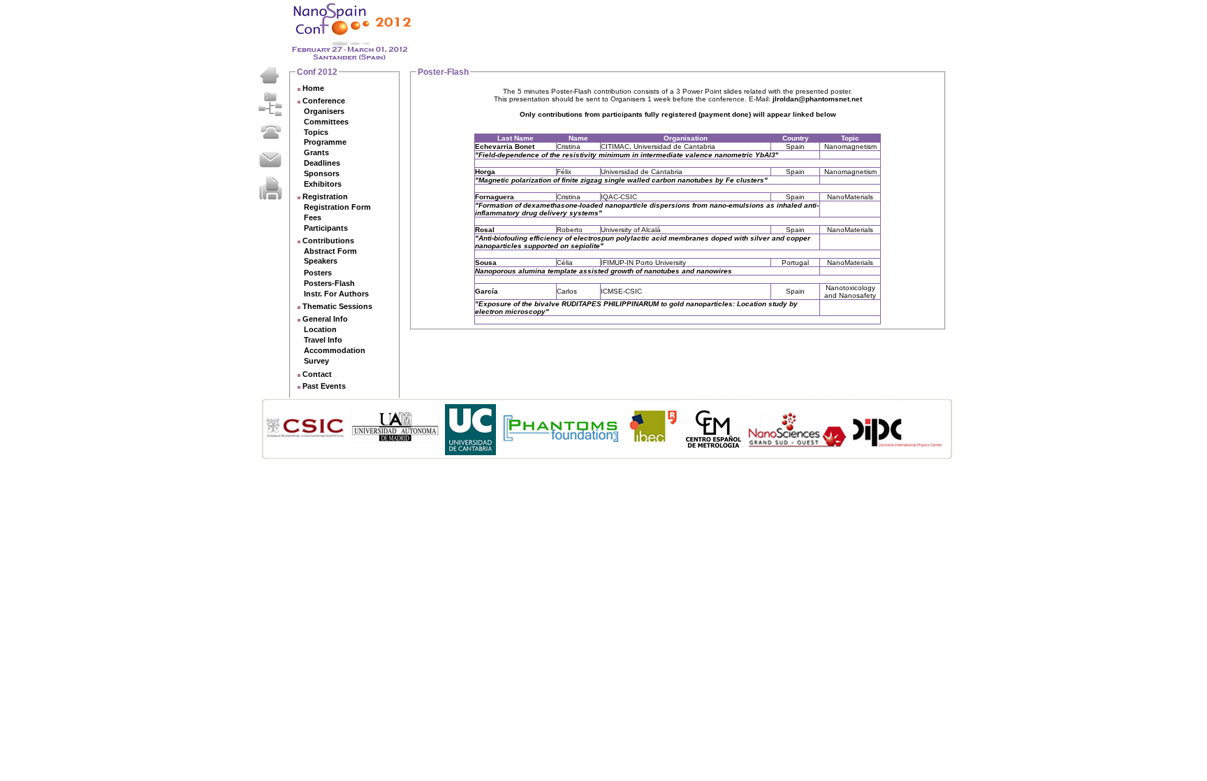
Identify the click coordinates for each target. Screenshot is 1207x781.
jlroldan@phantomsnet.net (817, 99)
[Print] (270, 187)
